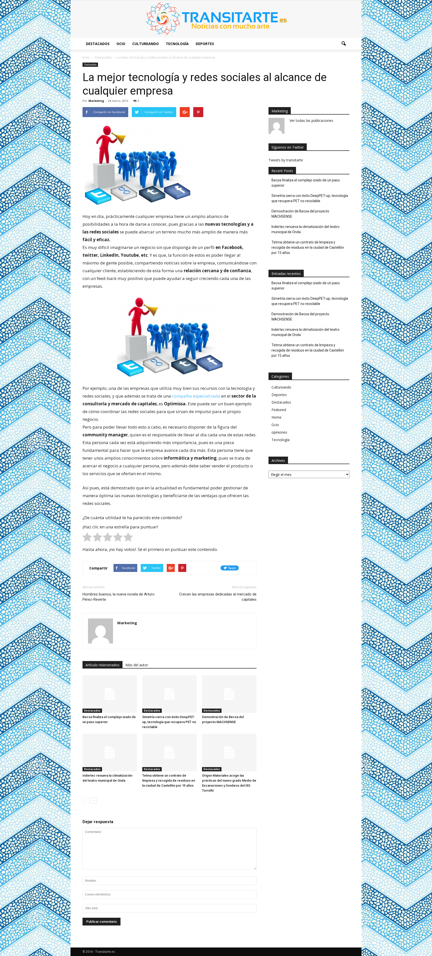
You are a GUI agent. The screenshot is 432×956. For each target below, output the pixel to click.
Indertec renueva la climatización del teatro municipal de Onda (306, 229)
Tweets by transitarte (285, 160)
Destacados (98, 43)
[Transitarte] (216, 19)
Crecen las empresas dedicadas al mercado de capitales (217, 597)
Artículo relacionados (103, 665)
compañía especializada (196, 396)
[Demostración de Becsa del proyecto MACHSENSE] (229, 694)
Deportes (205, 43)
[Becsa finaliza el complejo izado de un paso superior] (109, 694)
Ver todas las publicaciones (311, 120)
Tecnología (177, 43)
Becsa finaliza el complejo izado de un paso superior (306, 182)
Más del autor (137, 665)
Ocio (120, 43)
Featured (279, 409)
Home (277, 417)
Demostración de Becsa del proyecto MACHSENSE (300, 213)
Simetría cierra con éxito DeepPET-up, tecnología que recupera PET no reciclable (169, 722)
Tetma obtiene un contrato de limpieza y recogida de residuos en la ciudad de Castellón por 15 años (168, 780)
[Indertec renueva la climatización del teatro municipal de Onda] (109, 752)
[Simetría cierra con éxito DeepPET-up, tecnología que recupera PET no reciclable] (169, 694)
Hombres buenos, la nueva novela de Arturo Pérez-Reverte (118, 597)
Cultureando (145, 43)
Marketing (96, 101)
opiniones (279, 432)
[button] (344, 44)
